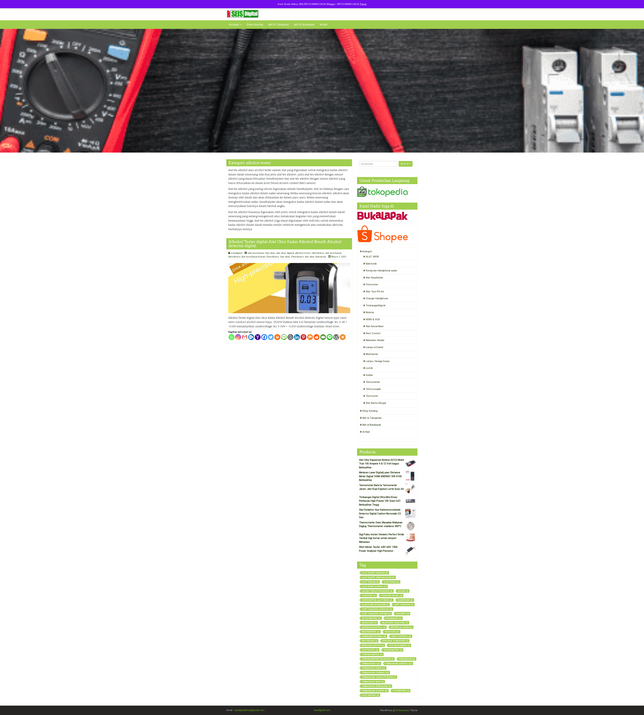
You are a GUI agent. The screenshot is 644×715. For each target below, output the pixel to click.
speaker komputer (395, 641)
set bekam (369, 641)
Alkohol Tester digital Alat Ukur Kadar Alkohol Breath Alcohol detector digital (285, 244)
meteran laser (401, 627)
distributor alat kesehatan (326, 252)
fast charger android (377, 609)
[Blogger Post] (290, 337)
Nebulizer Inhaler (375, 340)
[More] (343, 337)
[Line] (330, 337)
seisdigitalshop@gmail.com (249, 710)
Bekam (403, 591)
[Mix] (310, 337)
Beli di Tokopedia (278, 25)
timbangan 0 (371, 663)
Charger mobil (391, 595)
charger (369, 595)
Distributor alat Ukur (377, 600)
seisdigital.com (322, 710)
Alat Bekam (370, 582)
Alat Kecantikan (375, 326)
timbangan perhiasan (376, 686)
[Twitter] (271, 337)
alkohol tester (303, 252)
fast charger (403, 604)
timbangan (407, 659)
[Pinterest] (303, 337)
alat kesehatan (256, 252)
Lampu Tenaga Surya (377, 361)
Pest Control (373, 333)
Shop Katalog (255, 25)
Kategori (234, 25)
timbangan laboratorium (379, 677)
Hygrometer (371, 618)
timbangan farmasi (375, 672)
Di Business (402, 710)
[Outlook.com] (251, 337)
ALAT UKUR (372, 256)
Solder (369, 375)
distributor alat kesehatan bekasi (246, 256)
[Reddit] (316, 337)
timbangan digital (398, 663)
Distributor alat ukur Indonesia (308, 256)
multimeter (371, 632)
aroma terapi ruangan (377, 591)
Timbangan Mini (373, 681)
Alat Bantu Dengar (376, 402)
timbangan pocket (374, 690)
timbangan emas (373, 668)
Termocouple (373, 389)
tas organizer (399, 645)
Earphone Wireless (375, 604)
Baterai (370, 312)
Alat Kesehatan (374, 277)
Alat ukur (270, 252)
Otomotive (372, 284)
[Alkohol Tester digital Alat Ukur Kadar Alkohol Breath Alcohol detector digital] (289, 288)
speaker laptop (373, 645)
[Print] (277, 337)
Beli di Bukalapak (304, 25)
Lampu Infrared (374, 347)
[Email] (323, 337)
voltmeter (401, 690)
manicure (369, 623)
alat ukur (391, 582)
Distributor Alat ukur (278, 256)
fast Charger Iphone (376, 613)
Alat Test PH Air (375, 291)
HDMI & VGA (373, 319)
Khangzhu (393, 618)
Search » (405, 163)
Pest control (401, 636)
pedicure (392, 632)
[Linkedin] (297, 337)
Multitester (372, 354)
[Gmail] (245, 337)
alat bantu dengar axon (378, 577)
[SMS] (284, 337)
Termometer (373, 382)
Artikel (323, 25)
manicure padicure (395, 623)
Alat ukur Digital (374, 586)
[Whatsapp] (231, 337)
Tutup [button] (363, 4)
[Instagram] (238, 337)
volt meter (370, 695)
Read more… (333, 326)
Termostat (372, 395)
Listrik (369, 368)
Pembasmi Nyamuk (374, 636)
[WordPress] (336, 337)
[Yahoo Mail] (258, 337)
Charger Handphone (377, 298)
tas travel (370, 650)
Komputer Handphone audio (381, 270)
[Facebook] (264, 337)
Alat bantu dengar (375, 573)
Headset (402, 613)
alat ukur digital (285, 252)
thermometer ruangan (377, 659)
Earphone (405, 600)
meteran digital (373, 627)
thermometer (372, 654)
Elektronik (371, 263)
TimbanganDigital (375, 305)
